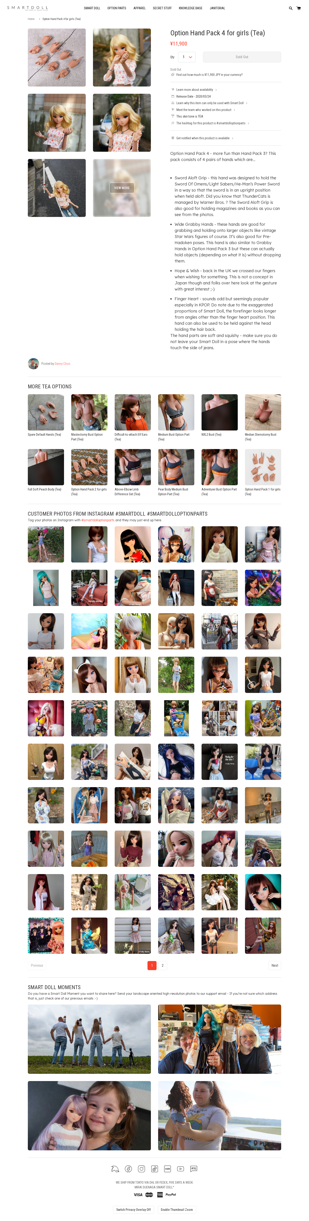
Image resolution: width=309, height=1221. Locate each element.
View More (122, 188)
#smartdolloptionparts (97, 520)
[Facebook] (128, 1169)
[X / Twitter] (115, 1169)
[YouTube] (181, 1169)
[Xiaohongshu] (167, 1169)
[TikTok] (155, 1169)
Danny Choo (62, 363)
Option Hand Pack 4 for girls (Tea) (217, 33)
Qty (172, 57)
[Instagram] (141, 1169)
